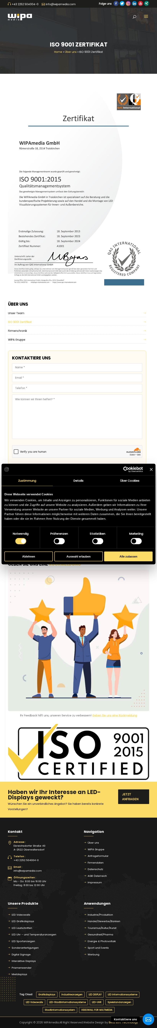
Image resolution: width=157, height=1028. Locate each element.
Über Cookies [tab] (129, 480)
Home (58, 52)
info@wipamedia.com (28, 871)
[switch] (59, 541)
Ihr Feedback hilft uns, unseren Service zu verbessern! (78, 715)
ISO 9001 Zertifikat (20, 322)
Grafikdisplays (46, 994)
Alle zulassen (128, 556)
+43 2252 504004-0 (26, 860)
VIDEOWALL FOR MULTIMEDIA (96, 1009)
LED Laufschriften (22, 928)
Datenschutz (95, 869)
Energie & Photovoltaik (102, 941)
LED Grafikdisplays (23, 921)
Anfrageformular (98, 856)
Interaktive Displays (24, 961)
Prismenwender (22, 968)
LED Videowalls (21, 915)
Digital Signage (21, 954)
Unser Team (16, 313)
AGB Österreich (97, 876)
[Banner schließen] (151, 469)
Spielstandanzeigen (119, 1002)
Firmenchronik (17, 331)
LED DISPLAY (95, 994)
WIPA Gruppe (16, 340)
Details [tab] (78, 480)
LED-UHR (96, 1002)
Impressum (95, 882)
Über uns (71, 52)
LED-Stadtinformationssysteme (67, 1002)
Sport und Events (98, 948)
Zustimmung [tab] (27, 480)
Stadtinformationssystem (60, 1009)
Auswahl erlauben (78, 556)
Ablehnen (28, 556)
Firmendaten (96, 863)
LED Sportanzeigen (23, 941)
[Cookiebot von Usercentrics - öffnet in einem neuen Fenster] (126, 469)
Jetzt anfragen (130, 796)
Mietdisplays (19, 974)
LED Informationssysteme (122, 994)
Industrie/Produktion (100, 915)
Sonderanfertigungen (25, 948)
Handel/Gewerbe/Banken (104, 921)
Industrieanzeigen (72, 994)
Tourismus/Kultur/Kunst (102, 928)
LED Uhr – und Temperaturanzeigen (34, 934)
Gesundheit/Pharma (100, 934)
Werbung (93, 954)
